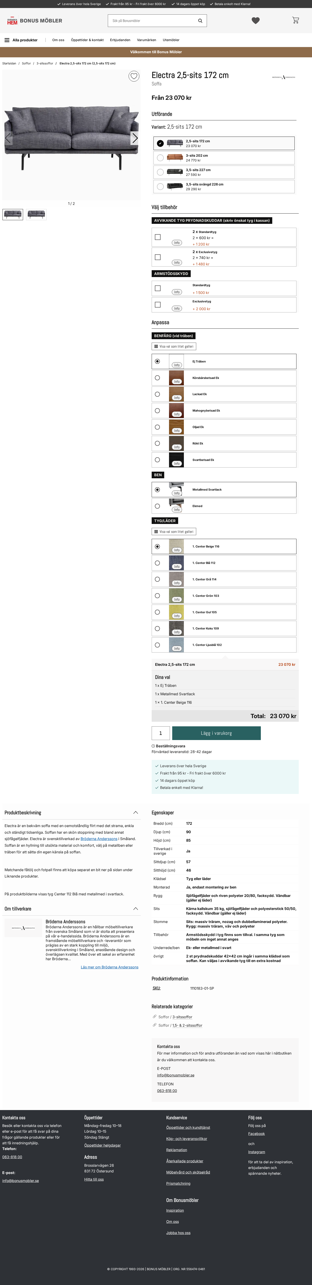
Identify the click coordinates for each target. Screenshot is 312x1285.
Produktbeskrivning (23, 812)
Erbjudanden (120, 40)
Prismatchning (178, 1183)
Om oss (58, 40)
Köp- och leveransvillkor (186, 1139)
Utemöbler (171, 40)
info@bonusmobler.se (175, 1075)
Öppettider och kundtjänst (188, 1127)
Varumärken (146, 40)
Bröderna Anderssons (99, 838)
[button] (135, 138)
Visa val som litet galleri (176, 346)
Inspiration (175, 1210)
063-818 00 (167, 1090)
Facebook (256, 1134)
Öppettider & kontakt (87, 40)
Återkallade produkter (184, 1161)
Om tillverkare (18, 908)
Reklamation (176, 1150)
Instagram (256, 1152)
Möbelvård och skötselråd (188, 1172)
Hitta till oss (94, 1179)
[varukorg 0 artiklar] (295, 20)
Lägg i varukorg (216, 733)
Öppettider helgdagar (102, 1145)
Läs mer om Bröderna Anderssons (109, 967)
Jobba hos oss (178, 1233)
